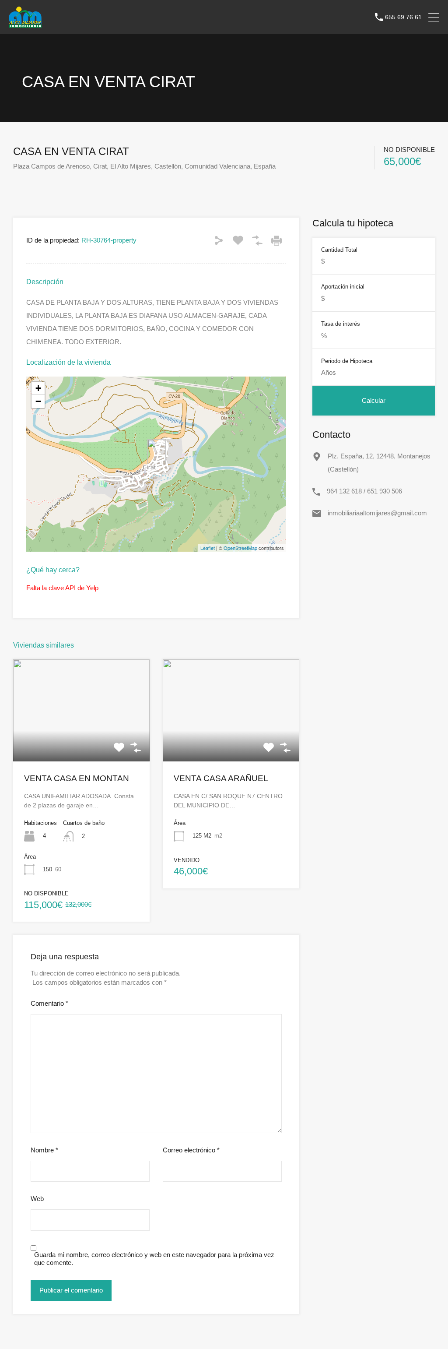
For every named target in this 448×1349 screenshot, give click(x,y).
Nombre (44, 1150)
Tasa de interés (340, 324)
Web (37, 1198)
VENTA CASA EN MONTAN (76, 778)
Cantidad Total (339, 250)
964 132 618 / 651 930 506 (364, 491)
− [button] (38, 401)
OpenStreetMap (240, 547)
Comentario (49, 1003)
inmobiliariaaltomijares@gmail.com (377, 513)
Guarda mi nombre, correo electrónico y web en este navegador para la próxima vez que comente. (154, 1258)
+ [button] (38, 388)
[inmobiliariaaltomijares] (25, 23)
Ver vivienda (81, 740)
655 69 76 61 (403, 17)
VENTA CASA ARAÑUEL (221, 778)
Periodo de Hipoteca (346, 361)
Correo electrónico (191, 1150)
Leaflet (207, 547)
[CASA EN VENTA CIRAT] (156, 451)
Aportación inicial (342, 286)
